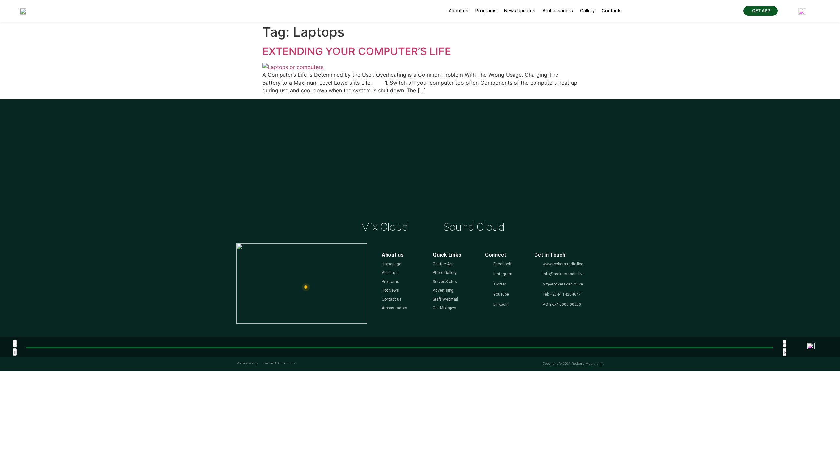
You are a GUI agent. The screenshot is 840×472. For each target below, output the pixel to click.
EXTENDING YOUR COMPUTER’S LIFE (356, 51)
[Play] (15, 343)
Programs (486, 11)
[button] (760, 11)
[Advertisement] (420, 166)
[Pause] (15, 352)
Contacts (612, 11)
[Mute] (784, 343)
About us (458, 11)
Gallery (587, 11)
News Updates (519, 11)
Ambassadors (557, 11)
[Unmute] (784, 352)
